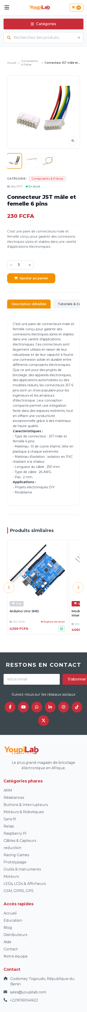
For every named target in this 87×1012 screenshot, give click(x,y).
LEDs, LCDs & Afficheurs (25, 884)
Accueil (11, 62)
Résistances (14, 797)
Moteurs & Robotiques (24, 812)
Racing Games (16, 855)
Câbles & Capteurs (20, 840)
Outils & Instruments (22, 869)
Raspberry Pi (15, 833)
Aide (7, 942)
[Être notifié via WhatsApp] (61, 628)
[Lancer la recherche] (78, 37)
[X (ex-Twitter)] (43, 720)
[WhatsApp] (36, 707)
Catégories (46, 24)
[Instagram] (63, 707)
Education (13, 920)
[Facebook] (10, 707)
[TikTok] (77, 707)
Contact (11, 949)
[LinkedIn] (50, 707)
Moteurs (11, 876)
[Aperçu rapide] (61, 545)
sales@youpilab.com (28, 992)
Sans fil (10, 819)
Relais (9, 826)
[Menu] (7, 7)
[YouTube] (23, 707)
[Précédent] (9, 587)
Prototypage (15, 862)
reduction (12, 848)
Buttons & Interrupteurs (26, 805)
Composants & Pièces (29, 62)
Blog (8, 927)
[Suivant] (78, 587)
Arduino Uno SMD (24, 611)
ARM (8, 790)
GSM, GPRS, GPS (18, 891)
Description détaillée (29, 304)
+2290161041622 (24, 1000)
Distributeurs (15, 935)
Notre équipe (16, 956)
